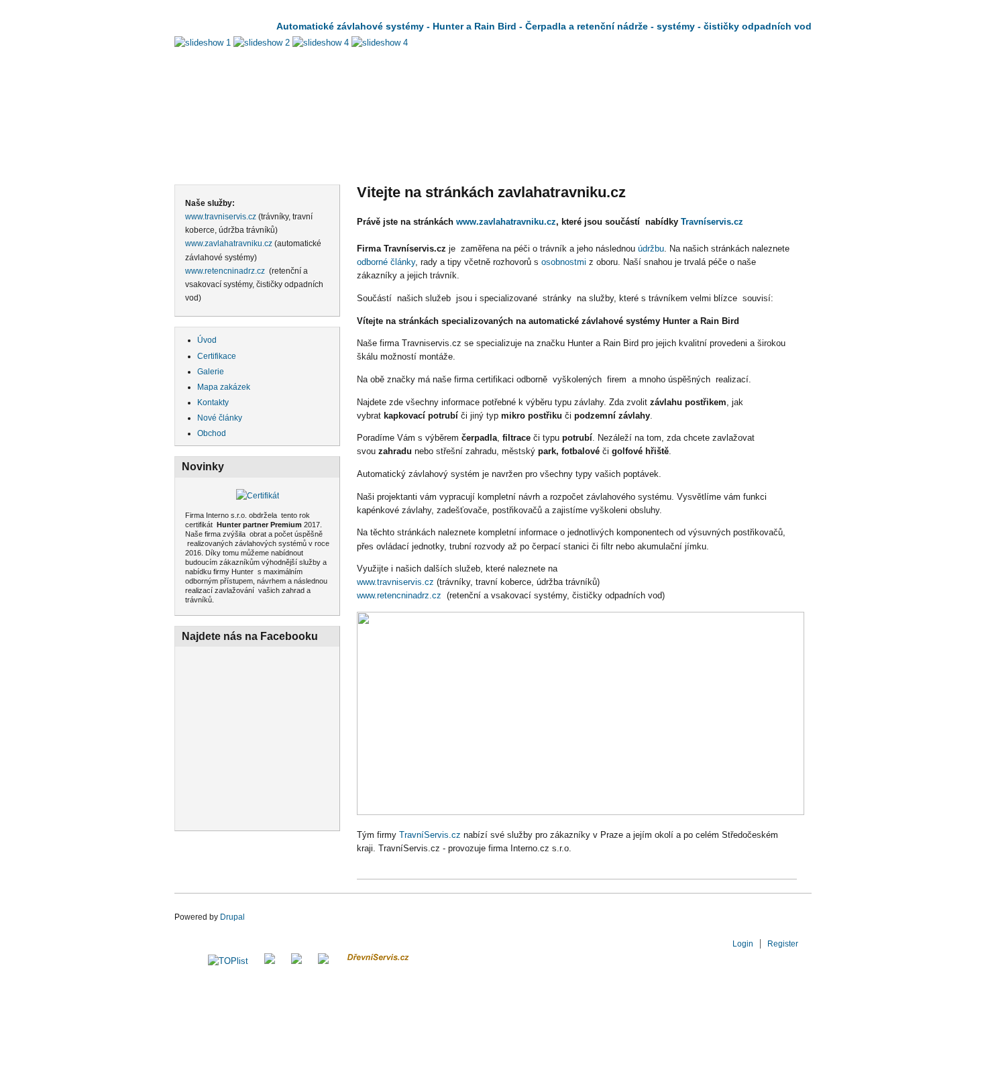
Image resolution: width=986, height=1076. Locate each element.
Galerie (210, 371)
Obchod (763, 162)
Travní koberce (669, 162)
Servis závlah (442, 162)
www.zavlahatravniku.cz (228, 243)
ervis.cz (420, 582)
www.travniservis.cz (220, 216)
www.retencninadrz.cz (225, 271)
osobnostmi (565, 262)
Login (742, 944)
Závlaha (214, 162)
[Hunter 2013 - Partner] (257, 495)
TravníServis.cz (430, 835)
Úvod (207, 340)
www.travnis (380, 582)
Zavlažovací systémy (322, 162)
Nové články (219, 418)
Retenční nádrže (553, 162)
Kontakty (213, 402)
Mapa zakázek (223, 387)
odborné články (386, 262)
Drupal (232, 917)
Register (782, 944)
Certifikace (216, 356)
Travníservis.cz (712, 222)
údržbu (651, 249)
